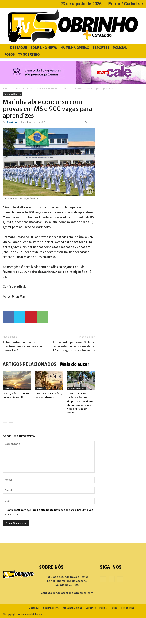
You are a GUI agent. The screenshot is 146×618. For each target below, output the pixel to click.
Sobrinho (12, 121)
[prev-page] (5, 420)
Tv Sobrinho (29, 54)
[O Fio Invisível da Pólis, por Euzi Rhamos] (49, 380)
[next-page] (11, 420)
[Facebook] (5, 3)
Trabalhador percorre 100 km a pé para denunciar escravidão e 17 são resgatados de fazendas (73, 346)
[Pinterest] (31, 317)
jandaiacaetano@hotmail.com (73, 593)
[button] (138, 47)
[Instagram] (12, 3)
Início (5, 88)
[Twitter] (19, 317)
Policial (120, 47)
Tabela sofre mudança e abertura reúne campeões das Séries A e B (23, 346)
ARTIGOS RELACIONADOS (29, 364)
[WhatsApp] (42, 317)
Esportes (101, 47)
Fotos (9, 54)
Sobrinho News (43, 47)
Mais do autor (74, 364)
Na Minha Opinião (74, 47)
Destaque (18, 47)
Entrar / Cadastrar (125, 3)
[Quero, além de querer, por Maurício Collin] (17, 380)
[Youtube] (18, 3)
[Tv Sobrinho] (73, 26)
